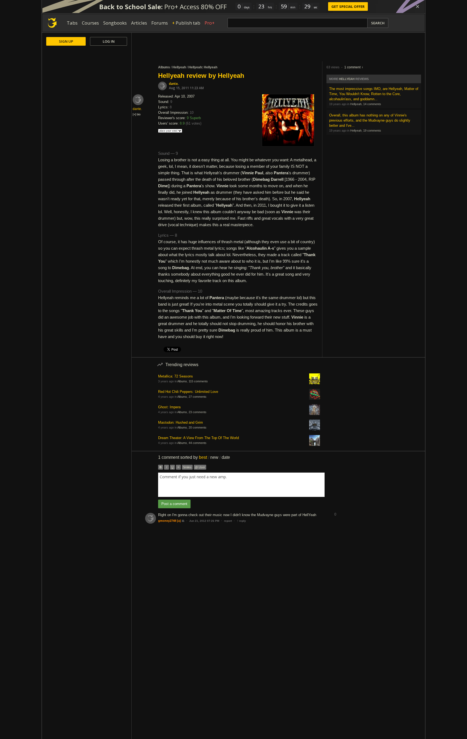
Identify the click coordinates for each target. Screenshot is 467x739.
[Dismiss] (417, 6)
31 (183, 521)
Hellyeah (179, 67)
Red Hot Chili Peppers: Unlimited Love (188, 392)
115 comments (198, 381)
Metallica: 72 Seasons (175, 376)
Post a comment (174, 504)
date (226, 457)
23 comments (197, 412)
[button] (335, 510)
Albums (164, 67)
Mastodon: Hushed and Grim (180, 422)
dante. (174, 83)
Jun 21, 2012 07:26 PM (204, 520)
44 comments (197, 442)
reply (241, 520)
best (203, 457)
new (214, 457)
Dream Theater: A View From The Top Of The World (198, 438)
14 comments (372, 104)
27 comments (197, 396)
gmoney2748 (167, 520)
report (228, 520)
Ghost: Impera (169, 407)
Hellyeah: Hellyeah (202, 67)
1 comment (352, 67)
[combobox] (241, 485)
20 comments (197, 427)
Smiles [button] (187, 467)
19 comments (372, 130)
